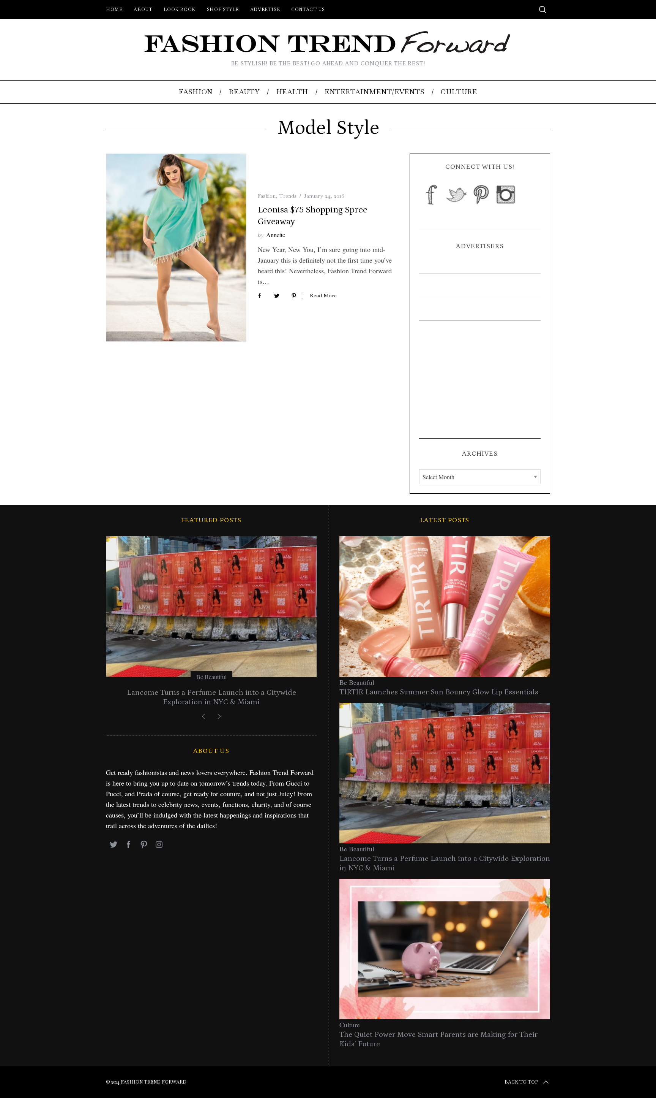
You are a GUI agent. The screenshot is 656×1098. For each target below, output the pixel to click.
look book (179, 9)
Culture (349, 1024)
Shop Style (223, 9)
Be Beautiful (211, 677)
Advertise (265, 9)
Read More (323, 295)
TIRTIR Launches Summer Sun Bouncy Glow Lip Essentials (438, 692)
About (143, 9)
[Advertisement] (480, 379)
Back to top (521, 1082)
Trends (287, 195)
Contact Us (308, 9)
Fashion (267, 195)
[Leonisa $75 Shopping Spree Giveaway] (176, 248)
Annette (275, 235)
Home (114, 9)
